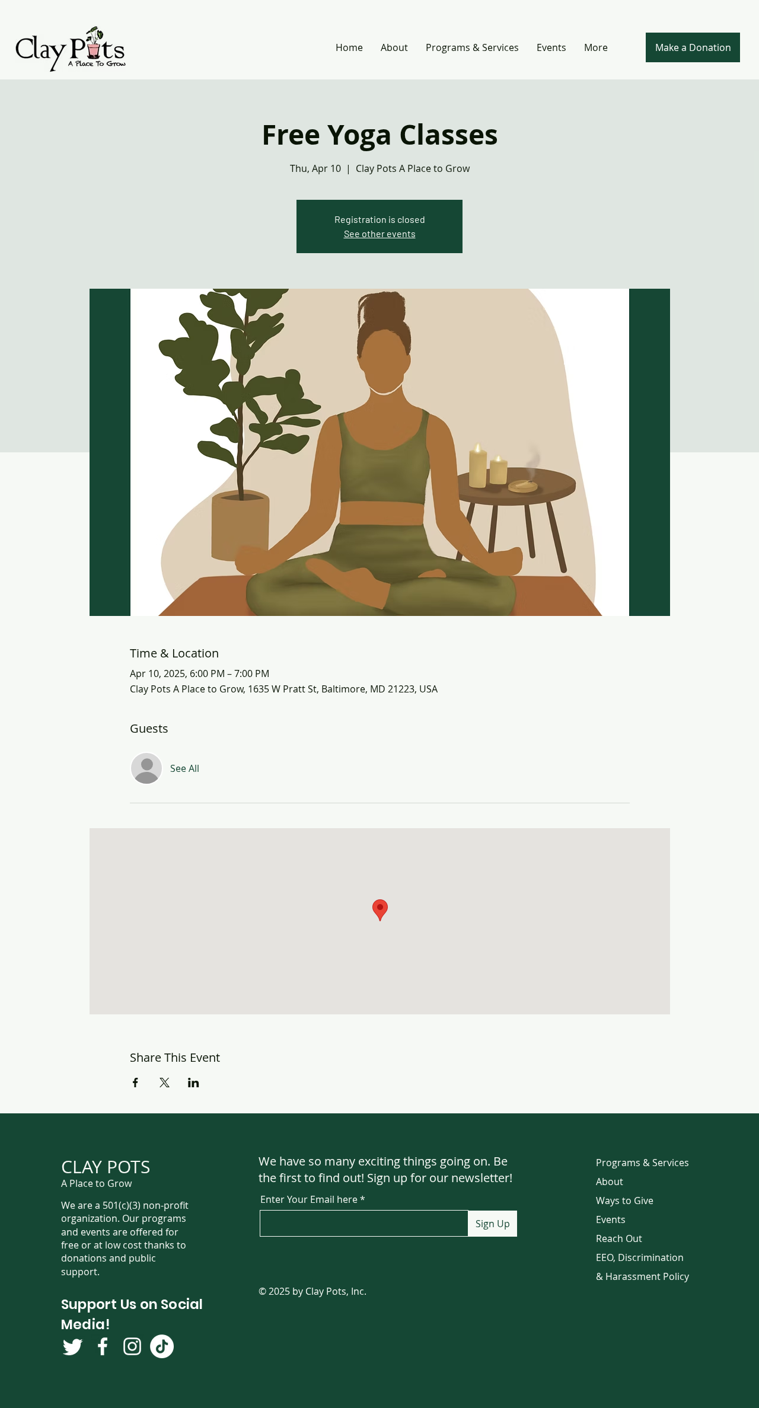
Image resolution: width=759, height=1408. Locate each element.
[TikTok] (162, 1346)
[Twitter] (73, 1346)
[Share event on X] (164, 1082)
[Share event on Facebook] (135, 1082)
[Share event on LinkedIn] (193, 1082)
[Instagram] (132, 1346)
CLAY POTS (105, 1167)
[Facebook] (102, 1346)
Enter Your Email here (309, 1199)
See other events (380, 233)
